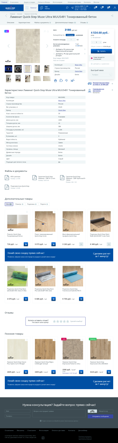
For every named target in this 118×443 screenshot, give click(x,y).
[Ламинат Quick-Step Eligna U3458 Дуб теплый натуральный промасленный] (45, 349)
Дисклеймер (82, 430)
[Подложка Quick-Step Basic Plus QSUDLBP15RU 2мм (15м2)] (45, 276)
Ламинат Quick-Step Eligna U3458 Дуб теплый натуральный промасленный (45, 363)
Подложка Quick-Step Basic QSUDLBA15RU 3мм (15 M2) (16, 290)
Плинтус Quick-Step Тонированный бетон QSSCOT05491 (15, 236)
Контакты (87, 2)
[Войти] (115, 7)
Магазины (20, 430)
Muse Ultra (78, 65)
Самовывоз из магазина (98, 90)
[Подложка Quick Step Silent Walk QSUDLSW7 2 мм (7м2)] (100, 221)
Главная (4, 2)
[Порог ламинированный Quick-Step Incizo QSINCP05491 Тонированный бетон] (45, 221)
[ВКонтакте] (43, 438)
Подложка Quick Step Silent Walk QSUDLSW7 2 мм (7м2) (100, 235)
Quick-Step (78, 71)
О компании (9, 430)
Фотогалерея (57, 2)
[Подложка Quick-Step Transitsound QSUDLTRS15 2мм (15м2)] (72, 276)
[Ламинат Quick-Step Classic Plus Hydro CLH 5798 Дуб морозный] (17, 349)
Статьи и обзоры (44, 2)
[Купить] (26, 244)
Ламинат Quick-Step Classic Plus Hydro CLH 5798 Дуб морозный (16, 363)
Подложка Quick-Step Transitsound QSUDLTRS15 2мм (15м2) (71, 290)
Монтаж (96, 2)
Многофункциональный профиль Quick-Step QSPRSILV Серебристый (71, 236)
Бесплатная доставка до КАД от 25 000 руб (101, 83)
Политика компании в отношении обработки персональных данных (85, 438)
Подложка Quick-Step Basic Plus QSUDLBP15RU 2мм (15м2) (44, 290)
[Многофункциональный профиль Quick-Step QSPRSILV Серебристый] (72, 221)
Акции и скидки (29, 2)
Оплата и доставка (74, 2)
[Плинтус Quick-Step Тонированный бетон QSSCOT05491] (17, 221)
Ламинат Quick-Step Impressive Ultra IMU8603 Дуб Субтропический (99, 363)
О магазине (14, 2)
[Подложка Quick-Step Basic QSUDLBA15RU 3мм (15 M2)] (17, 276)
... (53, 8)
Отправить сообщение (100, 416)
